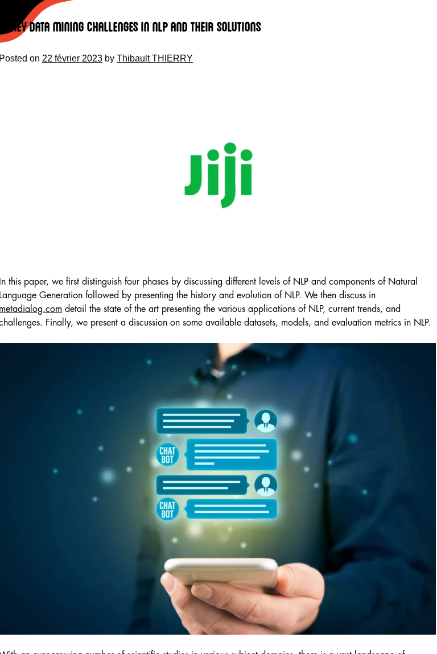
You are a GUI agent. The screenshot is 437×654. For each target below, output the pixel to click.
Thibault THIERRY (155, 58)
